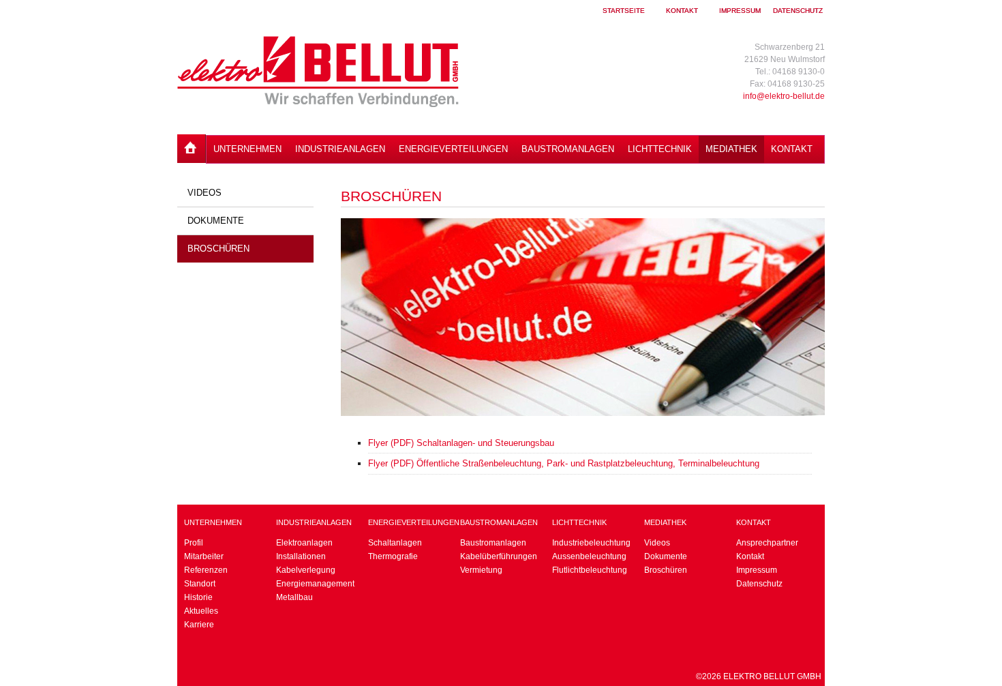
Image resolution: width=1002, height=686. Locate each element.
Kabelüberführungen (498, 556)
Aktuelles (201, 611)
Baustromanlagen (567, 149)
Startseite (624, 10)
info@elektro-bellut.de (784, 96)
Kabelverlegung (305, 570)
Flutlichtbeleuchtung (589, 570)
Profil (193, 543)
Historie (198, 597)
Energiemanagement (315, 583)
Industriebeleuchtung (591, 543)
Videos (204, 193)
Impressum (740, 10)
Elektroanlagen (304, 543)
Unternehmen (247, 149)
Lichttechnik (660, 149)
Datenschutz (798, 10)
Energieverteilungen (453, 149)
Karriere (199, 624)
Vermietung (481, 570)
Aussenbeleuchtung (589, 556)
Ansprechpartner (767, 543)
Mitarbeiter (204, 556)
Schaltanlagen (395, 543)
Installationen (301, 556)
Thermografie (393, 556)
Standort (199, 583)
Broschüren (218, 248)
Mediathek (731, 149)
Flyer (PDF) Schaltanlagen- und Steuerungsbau (461, 443)
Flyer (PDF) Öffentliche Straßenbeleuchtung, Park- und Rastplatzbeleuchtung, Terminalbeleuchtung (563, 463)
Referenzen (206, 570)
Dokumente (215, 220)
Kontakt (682, 10)
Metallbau (294, 597)
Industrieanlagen (340, 149)
